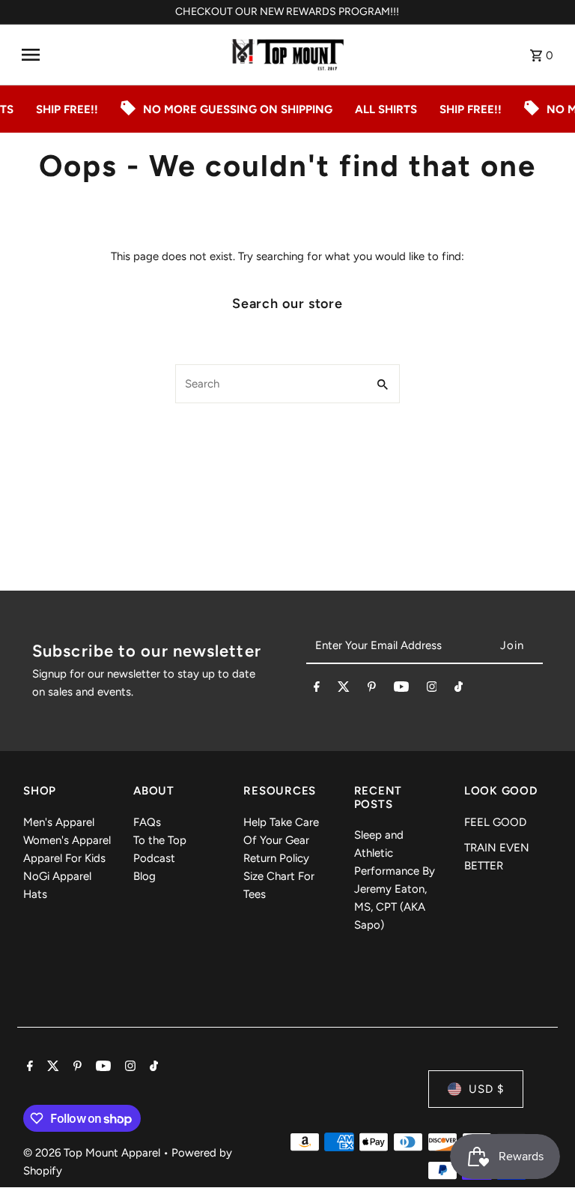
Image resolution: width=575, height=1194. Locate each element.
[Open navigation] (120, 54)
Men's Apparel (58, 822)
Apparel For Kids (64, 858)
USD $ (486, 1089)
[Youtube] (401, 690)
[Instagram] (432, 690)
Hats (35, 894)
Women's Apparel (67, 840)
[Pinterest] (372, 690)
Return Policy (276, 858)
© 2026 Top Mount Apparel (93, 1153)
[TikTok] (458, 690)
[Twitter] (344, 690)
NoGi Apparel (57, 876)
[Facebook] (317, 690)
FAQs (147, 822)
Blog (144, 876)
